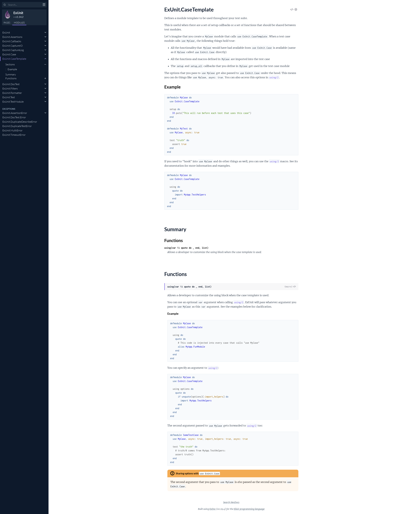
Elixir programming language (249, 509)
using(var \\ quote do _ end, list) (186, 247)
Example (12, 69)
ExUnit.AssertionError (14, 113)
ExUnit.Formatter (12, 92)
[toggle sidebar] (43, 5)
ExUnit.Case (9, 54)
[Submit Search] (5, 5)
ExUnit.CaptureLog (13, 50)
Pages (7, 22)
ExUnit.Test (8, 97)
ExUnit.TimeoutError (14, 134)
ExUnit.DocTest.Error (14, 117)
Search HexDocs (231, 502)
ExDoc (212, 509)
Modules (19, 22)
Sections (10, 64)
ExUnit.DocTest (11, 84)
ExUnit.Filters (10, 88)
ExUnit (18, 13)
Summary (10, 74)
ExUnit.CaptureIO (12, 45)
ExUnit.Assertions (12, 37)
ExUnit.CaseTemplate (14, 58)
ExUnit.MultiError (12, 130)
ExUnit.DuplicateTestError (17, 126)
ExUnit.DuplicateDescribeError (19, 121)
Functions (10, 78)
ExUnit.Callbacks (11, 41)
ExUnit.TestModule (13, 101)
